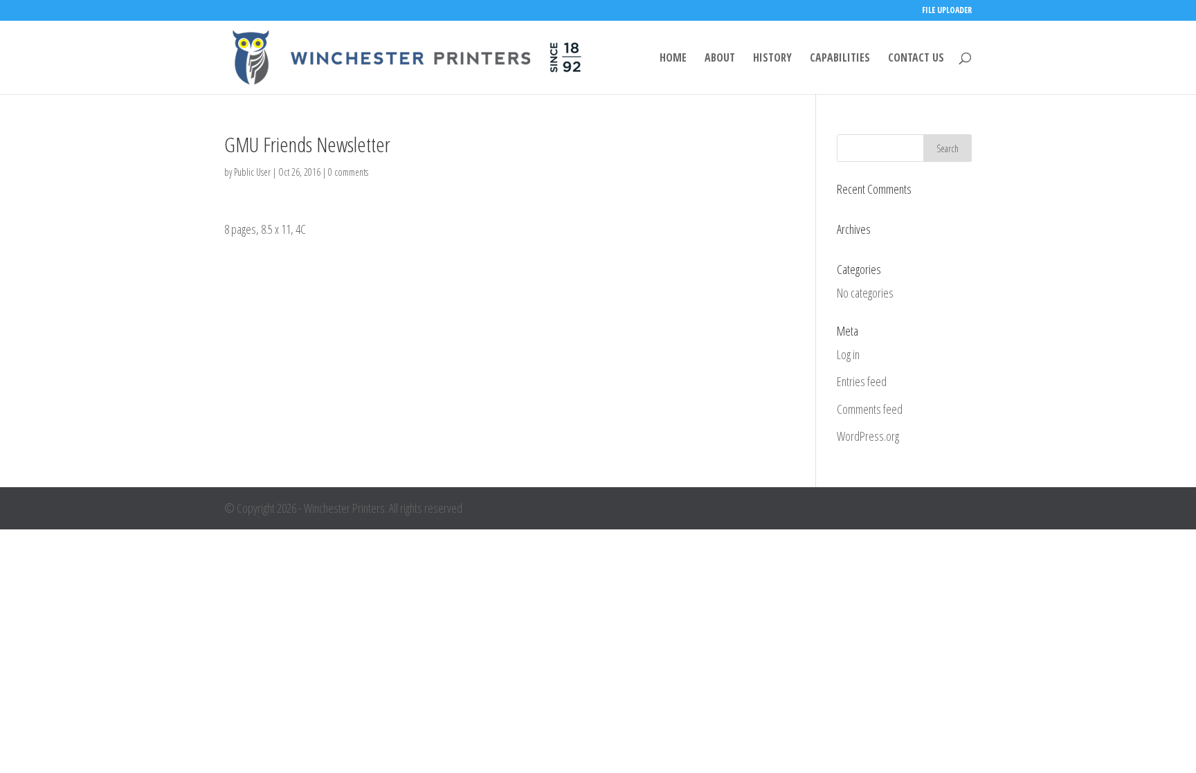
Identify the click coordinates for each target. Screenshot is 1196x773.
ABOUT (720, 59)
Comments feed (870, 409)
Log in (848, 354)
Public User (252, 172)
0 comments (348, 172)
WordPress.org (868, 436)
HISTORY (772, 59)
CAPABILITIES (840, 59)
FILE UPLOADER (947, 11)
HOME (673, 59)
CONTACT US (916, 59)
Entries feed (862, 381)
